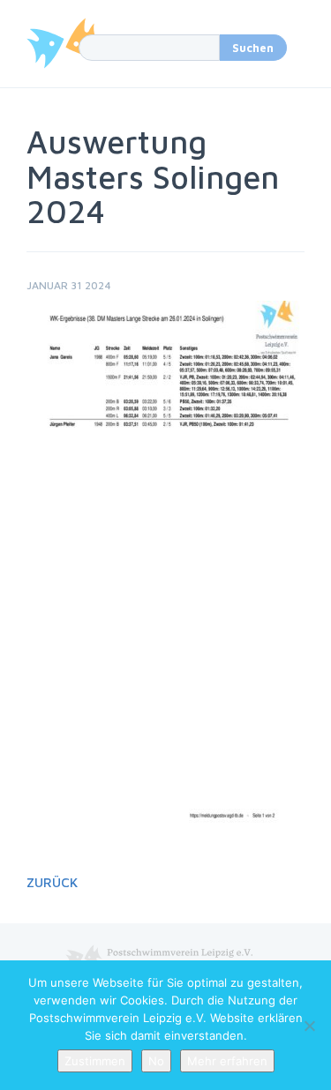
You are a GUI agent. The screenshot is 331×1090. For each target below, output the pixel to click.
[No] (309, 1025)
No (156, 1061)
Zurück (52, 882)
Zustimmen (94, 1061)
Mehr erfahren (227, 1061)
